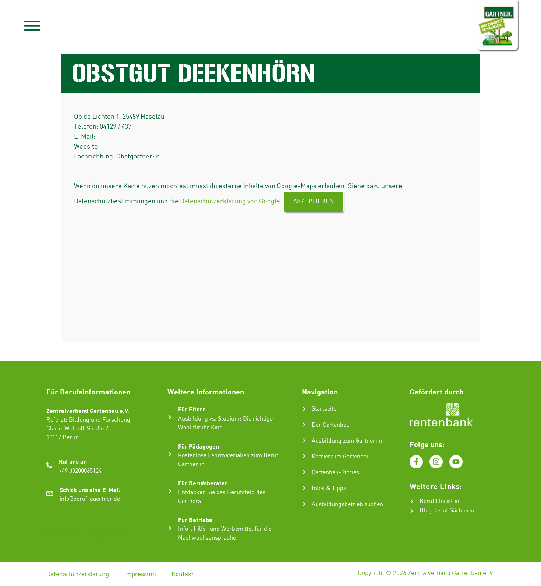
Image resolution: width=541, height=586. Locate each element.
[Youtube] (456, 461)
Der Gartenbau (331, 425)
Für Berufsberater (202, 483)
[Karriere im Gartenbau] (304, 456)
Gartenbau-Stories (335, 472)
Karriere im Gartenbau (341, 457)
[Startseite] (304, 409)
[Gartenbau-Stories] (304, 472)
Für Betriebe (195, 520)
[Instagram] (436, 461)
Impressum (140, 574)
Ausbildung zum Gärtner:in (347, 441)
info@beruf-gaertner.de (90, 499)
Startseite (324, 409)
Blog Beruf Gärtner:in (448, 511)
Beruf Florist (436, 501)
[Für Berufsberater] (169, 491)
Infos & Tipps (329, 488)
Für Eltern (192, 409)
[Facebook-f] (416, 461)
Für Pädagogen (198, 446)
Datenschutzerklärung (77, 574)
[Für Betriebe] (169, 528)
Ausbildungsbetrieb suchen (347, 504)
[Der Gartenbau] (304, 424)
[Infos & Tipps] (304, 488)
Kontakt (183, 574)
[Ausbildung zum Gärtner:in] (304, 440)
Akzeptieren (313, 202)
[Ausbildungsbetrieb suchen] (304, 504)
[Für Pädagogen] (169, 454)
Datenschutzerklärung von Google (230, 201)
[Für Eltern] (169, 417)
